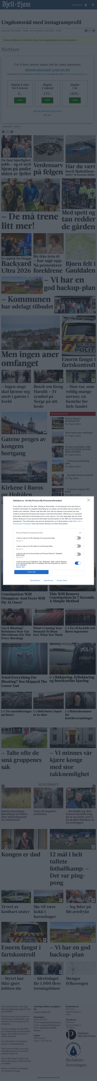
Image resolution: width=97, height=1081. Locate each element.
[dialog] (48, 540)
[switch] (78, 538)
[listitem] (48, 533)
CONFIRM (31, 572)
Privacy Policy (62, 580)
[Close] (89, 501)
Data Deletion (35, 580)
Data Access (48, 580)
